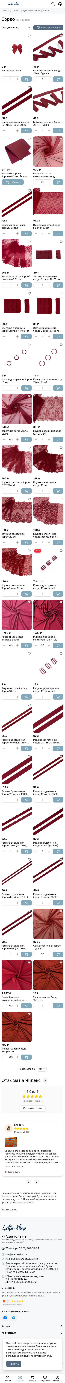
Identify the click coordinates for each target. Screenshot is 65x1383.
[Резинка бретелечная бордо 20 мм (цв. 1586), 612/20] (48, 718)
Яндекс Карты (13, 1172)
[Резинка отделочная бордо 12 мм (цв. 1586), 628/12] (48, 821)
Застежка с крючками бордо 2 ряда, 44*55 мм (15, 329)
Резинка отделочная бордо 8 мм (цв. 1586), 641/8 (45, 896)
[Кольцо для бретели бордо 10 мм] (17, 357)
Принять (14, 1363)
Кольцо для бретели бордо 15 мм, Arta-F (48, 381)
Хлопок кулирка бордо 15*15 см (45, 998)
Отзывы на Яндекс (21, 1080)
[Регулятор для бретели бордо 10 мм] (17, 666)
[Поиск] (53, 4)
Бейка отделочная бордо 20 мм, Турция (47, 123)
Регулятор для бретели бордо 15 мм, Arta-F (46, 690)
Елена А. (19, 1124)
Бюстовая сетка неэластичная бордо (44, 175)
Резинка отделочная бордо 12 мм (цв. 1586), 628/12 (46, 844)
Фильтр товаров (50, 27)
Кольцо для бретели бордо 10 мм (17, 381)
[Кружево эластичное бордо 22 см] (17, 512)
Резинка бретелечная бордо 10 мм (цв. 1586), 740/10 (14, 741)
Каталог (16, 10)
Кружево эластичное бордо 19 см (44, 484)
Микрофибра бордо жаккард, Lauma (12, 638)
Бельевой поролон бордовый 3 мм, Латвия (14, 175)
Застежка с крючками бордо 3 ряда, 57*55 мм (46, 329)
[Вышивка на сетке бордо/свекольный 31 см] (17, 254)
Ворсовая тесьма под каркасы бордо (14, 226)
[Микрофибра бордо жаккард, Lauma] (17, 615)
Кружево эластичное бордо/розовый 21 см (45, 535)
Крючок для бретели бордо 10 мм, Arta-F (44, 587)
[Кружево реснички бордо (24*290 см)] (17, 460)
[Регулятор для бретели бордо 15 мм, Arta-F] (48, 666)
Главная (5, 10)
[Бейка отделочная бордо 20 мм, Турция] (48, 100)
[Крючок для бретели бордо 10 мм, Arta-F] (48, 563)
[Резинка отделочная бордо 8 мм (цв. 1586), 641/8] (48, 872)
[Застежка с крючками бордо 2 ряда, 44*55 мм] (17, 306)
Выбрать (14, 182)
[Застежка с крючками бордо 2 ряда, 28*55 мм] (48, 254)
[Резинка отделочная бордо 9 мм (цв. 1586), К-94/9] (17, 924)
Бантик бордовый (11, 70)
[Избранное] (29, 35)
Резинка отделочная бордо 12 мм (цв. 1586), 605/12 (14, 844)
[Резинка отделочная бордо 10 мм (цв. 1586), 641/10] (48, 769)
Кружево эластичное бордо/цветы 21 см (13, 587)
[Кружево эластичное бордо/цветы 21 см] (17, 563)
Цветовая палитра (31, 10)
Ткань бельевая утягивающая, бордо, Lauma (13, 998)
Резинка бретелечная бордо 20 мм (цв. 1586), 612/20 (46, 741)
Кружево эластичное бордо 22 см (13, 535)
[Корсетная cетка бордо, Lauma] (17, 409)
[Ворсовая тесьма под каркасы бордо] (17, 203)
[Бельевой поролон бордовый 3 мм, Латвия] (17, 151)
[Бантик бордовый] (17, 48)
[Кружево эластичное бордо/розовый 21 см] (48, 512)
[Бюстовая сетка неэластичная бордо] (48, 151)
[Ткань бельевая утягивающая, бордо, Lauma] (17, 975)
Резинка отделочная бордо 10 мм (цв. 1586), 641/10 (46, 793)
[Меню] (4, 4)
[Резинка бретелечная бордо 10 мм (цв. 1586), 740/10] (17, 718)
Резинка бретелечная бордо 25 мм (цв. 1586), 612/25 (14, 793)
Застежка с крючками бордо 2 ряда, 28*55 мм (46, 278)
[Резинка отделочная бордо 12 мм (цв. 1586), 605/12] (17, 821)
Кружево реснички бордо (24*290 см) (16, 484)
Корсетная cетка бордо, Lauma (15, 432)
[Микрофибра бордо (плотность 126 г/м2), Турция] (48, 615)
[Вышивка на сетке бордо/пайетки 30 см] (48, 203)
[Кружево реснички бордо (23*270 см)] (48, 409)
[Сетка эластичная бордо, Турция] (48, 924)
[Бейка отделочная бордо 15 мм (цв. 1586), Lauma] (17, 100)
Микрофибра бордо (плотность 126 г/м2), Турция (45, 638)
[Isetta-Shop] (13, 4)
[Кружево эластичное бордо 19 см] (48, 460)
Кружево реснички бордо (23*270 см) (47, 432)
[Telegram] (13, 1317)
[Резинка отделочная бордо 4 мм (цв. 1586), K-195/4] (17, 872)
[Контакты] (59, 4)
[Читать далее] (9, 1209)
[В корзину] (26, 79)
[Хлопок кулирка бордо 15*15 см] (48, 975)
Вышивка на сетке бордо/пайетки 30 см (47, 226)
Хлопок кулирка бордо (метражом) (14, 1050)
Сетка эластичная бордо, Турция (47, 947)
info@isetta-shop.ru (16, 1254)
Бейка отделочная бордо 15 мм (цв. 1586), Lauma (16, 123)
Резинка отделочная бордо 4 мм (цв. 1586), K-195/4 (15, 896)
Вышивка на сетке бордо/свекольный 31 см (16, 278)
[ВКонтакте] (5, 1317)
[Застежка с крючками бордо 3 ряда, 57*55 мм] (48, 306)
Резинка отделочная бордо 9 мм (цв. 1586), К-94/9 (14, 947)
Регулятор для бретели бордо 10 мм (14, 690)
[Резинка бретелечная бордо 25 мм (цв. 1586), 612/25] (17, 769)
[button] (28, 1181)
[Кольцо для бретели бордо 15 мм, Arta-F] (48, 357)
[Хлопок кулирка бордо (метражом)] (17, 1027)
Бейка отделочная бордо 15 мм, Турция (47, 72)
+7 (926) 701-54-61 (14, 1237)
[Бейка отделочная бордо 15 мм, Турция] (48, 48)
